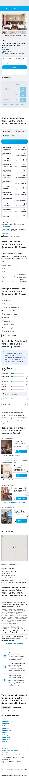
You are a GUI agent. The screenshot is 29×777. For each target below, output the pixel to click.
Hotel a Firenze (6, 737)
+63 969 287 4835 (7, 51)
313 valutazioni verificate (17, 53)
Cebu (12, 773)
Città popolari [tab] (6, 707)
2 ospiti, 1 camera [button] (8, 63)
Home (2, 769)
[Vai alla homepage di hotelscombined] (11, 8)
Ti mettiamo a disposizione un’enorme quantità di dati (13, 758)
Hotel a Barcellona (7, 719)
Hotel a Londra (6, 739)
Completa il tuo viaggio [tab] (8, 711)
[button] (3, 9)
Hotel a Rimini (5, 723)
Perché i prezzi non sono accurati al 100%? (12, 762)
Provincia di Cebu (19, 769)
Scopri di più (6, 226)
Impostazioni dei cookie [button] (7, 233)
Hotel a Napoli (6, 735)
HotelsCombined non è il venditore (12, 755)
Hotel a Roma (5, 732)
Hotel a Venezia (6, 728)
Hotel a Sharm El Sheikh (8, 721)
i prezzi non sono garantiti (11, 750)
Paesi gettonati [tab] (17, 707)
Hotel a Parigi (5, 742)
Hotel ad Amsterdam (7, 726)
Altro (2, 261)
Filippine (8, 769)
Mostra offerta (20, 451)
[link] (11, 455)
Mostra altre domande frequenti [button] (14, 643)
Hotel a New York (6, 730)
